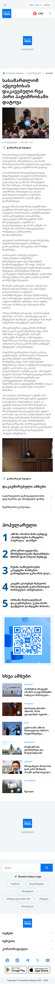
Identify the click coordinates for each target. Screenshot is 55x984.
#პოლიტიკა (27, 906)
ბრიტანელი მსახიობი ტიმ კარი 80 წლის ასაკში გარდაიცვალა (37, 769)
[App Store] (39, 969)
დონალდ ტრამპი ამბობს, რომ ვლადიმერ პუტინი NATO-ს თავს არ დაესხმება (35, 711)
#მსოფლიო (27, 891)
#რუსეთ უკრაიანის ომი (18, 898)
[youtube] (47, 960)
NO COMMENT (30, 781)
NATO (26, 723)
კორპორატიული (15, 949)
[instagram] (17, 960)
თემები (7, 933)
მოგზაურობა (29, 742)
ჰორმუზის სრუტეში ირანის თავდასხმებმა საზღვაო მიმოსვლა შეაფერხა (38, 692)
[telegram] (27, 960)
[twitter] (37, 960)
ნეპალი (29, 791)
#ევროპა (15, 883)
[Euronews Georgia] (6, 13)
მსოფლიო (28, 684)
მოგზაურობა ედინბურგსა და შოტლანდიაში (33, 749)
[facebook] (7, 960)
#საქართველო (36, 883)
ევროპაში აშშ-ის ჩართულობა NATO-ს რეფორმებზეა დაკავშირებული (36, 730)
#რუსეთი (43, 898)
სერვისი (8, 941)
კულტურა (28, 761)
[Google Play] (16, 969)
